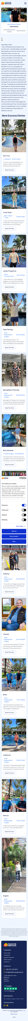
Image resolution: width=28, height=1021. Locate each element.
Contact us (6, 962)
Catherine (7, 755)
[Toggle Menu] (25, 3)
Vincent (6, 634)
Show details (19, 526)
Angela (5, 896)
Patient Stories (7, 959)
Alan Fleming (8, 329)
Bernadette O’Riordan (11, 390)
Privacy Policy (14, 1014)
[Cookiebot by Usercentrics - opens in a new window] (19, 478)
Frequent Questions (9, 957)
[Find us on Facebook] (7, 1005)
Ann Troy (6, 156)
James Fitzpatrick (9, 271)
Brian (5, 695)
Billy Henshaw (8, 450)
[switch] (24, 510)
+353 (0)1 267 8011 (12, 969)
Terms (14, 1017)
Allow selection (14, 536)
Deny (14, 541)
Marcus (6, 815)
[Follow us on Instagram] (4, 1005)
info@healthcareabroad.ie (14, 972)
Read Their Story (9, 170)
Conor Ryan (7, 212)
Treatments (7, 955)
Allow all (14, 531)
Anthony (6, 574)
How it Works (7, 953)
